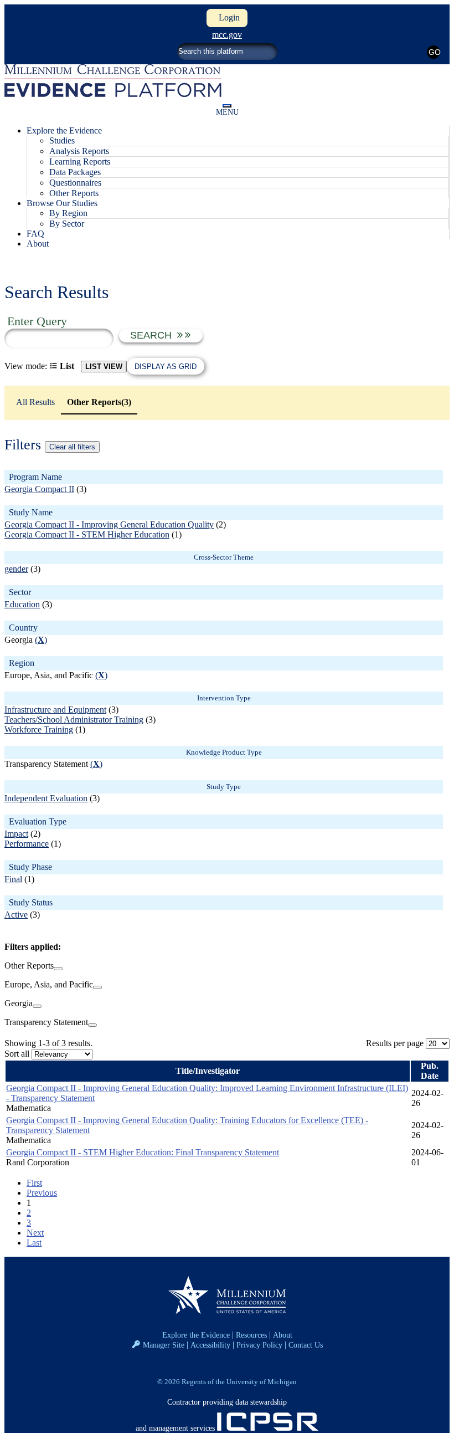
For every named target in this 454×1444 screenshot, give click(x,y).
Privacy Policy (259, 1344)
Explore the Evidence (196, 1334)
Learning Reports (79, 161)
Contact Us (305, 1344)
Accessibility (210, 1344)
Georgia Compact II (39, 489)
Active (16, 914)
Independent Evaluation (45, 798)
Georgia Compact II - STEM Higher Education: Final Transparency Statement (142, 1152)
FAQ (35, 233)
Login (227, 17)
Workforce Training (38, 729)
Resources (251, 1334)
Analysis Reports (79, 151)
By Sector (66, 223)
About (38, 243)
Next (35, 1232)
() (41, 639)
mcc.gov (227, 34)
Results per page (395, 1043)
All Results (35, 402)
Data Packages (75, 172)
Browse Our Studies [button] (62, 203)
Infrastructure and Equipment (55, 709)
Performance (26, 843)
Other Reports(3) (99, 402)
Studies (62, 140)
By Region (68, 213)
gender (16, 568)
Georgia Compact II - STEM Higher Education (86, 534)
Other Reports (74, 193)
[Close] (58, 968)
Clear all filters (72, 447)
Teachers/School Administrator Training (73, 719)
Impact (16, 833)
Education (22, 604)
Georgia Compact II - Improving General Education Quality (109, 524)
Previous (42, 1192)
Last (34, 1242)
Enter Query (37, 321)
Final (13, 879)
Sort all (16, 1053)
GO (434, 52)
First (34, 1182)
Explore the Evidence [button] (64, 130)
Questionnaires (75, 182)
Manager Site (163, 1344)
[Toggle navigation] (227, 105)
